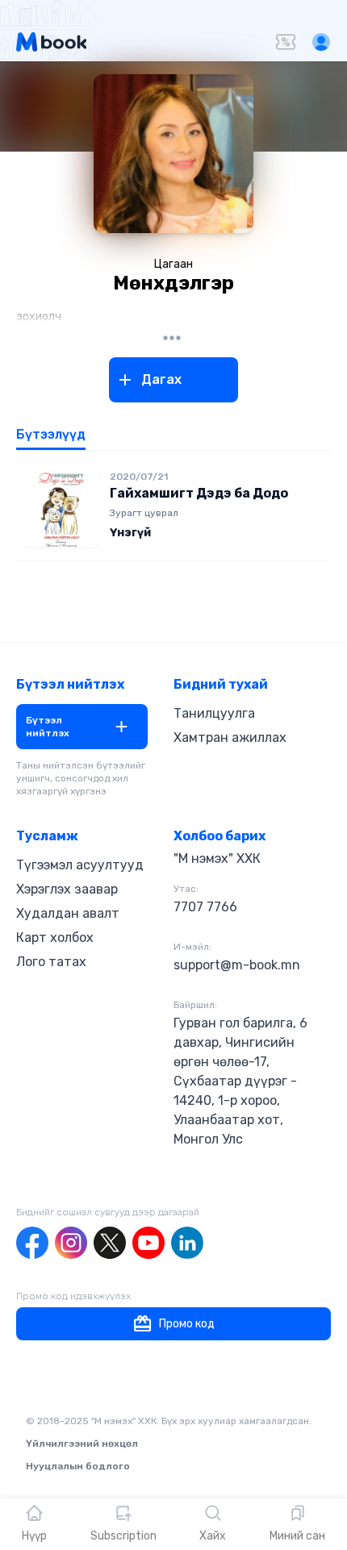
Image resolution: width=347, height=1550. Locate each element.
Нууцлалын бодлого (78, 1466)
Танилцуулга (214, 713)
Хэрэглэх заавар (67, 889)
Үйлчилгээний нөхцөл (82, 1443)
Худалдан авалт (67, 913)
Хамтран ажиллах (230, 737)
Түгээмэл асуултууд (80, 865)
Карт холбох (55, 937)
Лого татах (51, 961)
